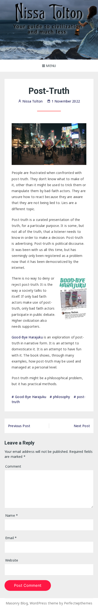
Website (11, 560)
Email (11, 538)
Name (11, 515)
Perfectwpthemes (78, 603)
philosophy (61, 396)
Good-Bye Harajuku (27, 337)
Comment (13, 466)
